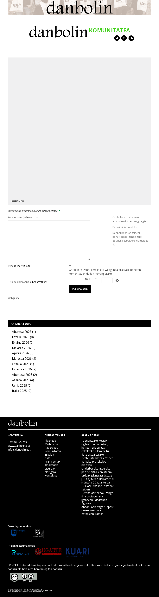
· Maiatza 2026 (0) (23, 348)
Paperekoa (51, 447)
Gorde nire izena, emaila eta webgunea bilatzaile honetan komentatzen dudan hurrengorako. (105, 271)
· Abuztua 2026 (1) (23, 332)
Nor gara (50, 472)
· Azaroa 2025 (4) (22, 380)
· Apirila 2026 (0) (22, 353)
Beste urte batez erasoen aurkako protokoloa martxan (97, 461)
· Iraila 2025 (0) (21, 391)
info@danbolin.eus (19, 449)
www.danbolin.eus (19, 445)
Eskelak (49, 454)
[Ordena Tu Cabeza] (25, 590)
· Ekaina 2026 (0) (22, 343)
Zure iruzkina (23, 217)
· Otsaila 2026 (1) (22, 364)
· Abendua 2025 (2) (24, 375)
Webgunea (14, 298)
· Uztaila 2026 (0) (22, 337)
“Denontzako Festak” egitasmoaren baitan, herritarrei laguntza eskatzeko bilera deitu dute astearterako (95, 447)
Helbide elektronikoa (28, 282)
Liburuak (50, 468)
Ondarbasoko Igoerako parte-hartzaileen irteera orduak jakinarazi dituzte (96, 472)
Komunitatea (53, 451)
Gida (47, 458)
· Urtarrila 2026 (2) (23, 369)
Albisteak (50, 440)
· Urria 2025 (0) (21, 386)
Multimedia (52, 444)
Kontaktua (51, 475)
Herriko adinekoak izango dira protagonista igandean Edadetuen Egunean (97, 498)
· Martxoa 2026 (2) (23, 359)
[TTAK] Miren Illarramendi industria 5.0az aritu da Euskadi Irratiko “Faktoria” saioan (97, 484)
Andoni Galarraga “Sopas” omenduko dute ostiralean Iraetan (97, 510)
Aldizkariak (51, 465)
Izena (19, 266)
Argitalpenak (52, 461)
